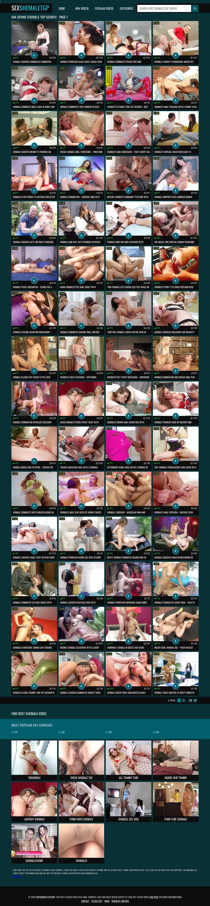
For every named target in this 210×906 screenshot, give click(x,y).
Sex (30, 7)
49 (190, 700)
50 (195, 700)
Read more (17, 876)
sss (157, 732)
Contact (85, 901)
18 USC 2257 (96, 901)
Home (62, 8)
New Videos (82, 8)
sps (110, 732)
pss (16, 732)
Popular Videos (104, 8)
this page (153, 897)
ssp (63, 732)
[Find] (195, 8)
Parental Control (120, 901)
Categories (126, 8)
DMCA (107, 901)
